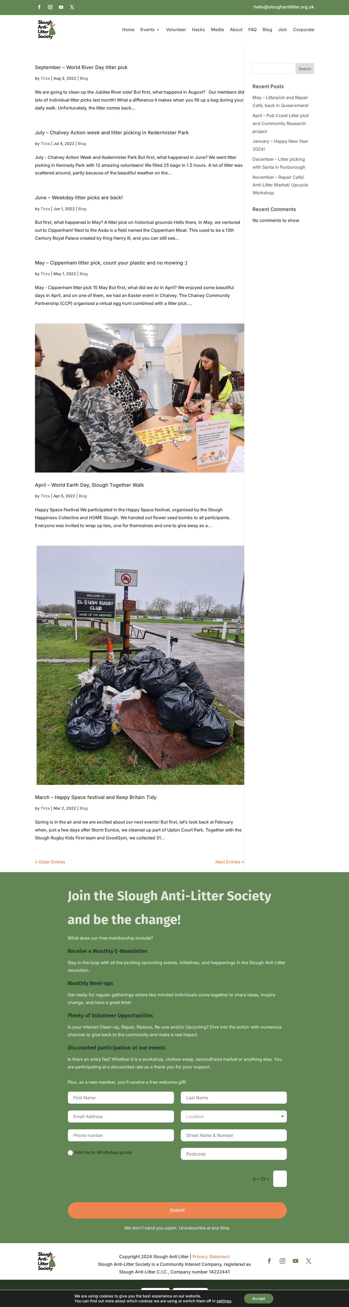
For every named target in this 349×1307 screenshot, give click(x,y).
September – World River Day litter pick (81, 67)
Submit (177, 1210)
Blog (267, 29)
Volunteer (176, 29)
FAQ (252, 29)
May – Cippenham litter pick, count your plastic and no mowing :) (111, 263)
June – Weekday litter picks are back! (79, 197)
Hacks (198, 29)
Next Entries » (229, 862)
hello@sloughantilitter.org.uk (284, 7)
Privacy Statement (211, 1256)
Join (282, 29)
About (236, 29)
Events (147, 29)
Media (217, 29)
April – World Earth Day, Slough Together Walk (89, 485)
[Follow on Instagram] (50, 7)
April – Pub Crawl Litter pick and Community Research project (280, 123)
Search (305, 68)
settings (223, 1301)
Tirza (45, 78)
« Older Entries (50, 862)
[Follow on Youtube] (61, 7)
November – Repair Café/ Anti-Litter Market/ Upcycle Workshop (280, 185)
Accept (258, 1298)
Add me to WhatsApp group (103, 1152)
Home (128, 29)
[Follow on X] (72, 7)
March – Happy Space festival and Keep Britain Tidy (96, 797)
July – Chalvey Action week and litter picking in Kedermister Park (112, 132)
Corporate (303, 29)
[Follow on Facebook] (39, 7)
